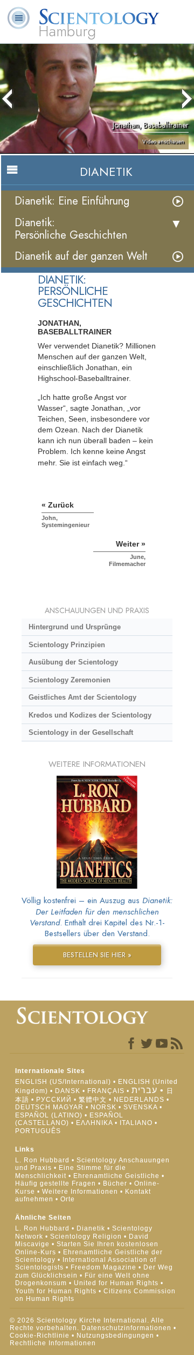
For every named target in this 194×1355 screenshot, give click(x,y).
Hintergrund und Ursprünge (75, 627)
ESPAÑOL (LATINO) (48, 1115)
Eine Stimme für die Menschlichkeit (70, 1171)
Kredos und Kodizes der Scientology (90, 715)
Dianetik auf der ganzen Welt (81, 256)
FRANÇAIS (105, 1091)
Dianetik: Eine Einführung (72, 201)
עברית (144, 1090)
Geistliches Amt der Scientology (82, 697)
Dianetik (91, 1228)
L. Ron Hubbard (42, 1160)
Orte (67, 1199)
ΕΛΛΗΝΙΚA (94, 1123)
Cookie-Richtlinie (40, 1335)
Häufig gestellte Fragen (55, 1183)
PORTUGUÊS (38, 1131)
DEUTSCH (33, 1107)
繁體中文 (93, 1099)
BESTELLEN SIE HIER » (97, 955)
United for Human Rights (117, 1283)
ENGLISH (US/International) (63, 1082)
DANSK (67, 1091)
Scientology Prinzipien (67, 645)
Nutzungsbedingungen (115, 1335)
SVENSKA (140, 1107)
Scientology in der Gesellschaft (81, 732)
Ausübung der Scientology (73, 662)
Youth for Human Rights (57, 1291)
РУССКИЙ (54, 1099)
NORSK (103, 1107)
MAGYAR (68, 1107)
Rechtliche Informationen (53, 1343)
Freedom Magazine (103, 1267)
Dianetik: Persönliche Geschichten (71, 229)
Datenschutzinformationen (126, 1328)
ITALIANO (136, 1123)
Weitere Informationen (80, 1191)
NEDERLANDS (139, 1099)
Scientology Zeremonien (69, 680)
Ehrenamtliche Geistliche (116, 1176)
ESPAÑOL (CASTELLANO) (69, 1119)
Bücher (115, 1183)
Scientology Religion (86, 1236)
